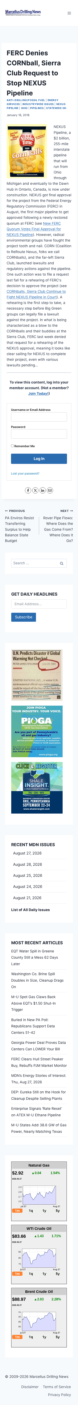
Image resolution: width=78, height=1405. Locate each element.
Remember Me (24, 446)
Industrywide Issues (38, 104)
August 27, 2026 (27, 853)
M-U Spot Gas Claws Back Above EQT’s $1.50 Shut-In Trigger (33, 1003)
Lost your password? (25, 473)
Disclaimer (29, 1387)
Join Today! (38, 393)
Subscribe (23, 617)
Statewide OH (56, 108)
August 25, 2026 (27, 875)
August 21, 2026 (27, 898)
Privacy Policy (59, 1395)
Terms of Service (57, 1387)
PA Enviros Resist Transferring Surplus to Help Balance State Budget (19, 526)
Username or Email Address (31, 409)
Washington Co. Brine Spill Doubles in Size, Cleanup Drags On (37, 980)
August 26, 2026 (27, 864)
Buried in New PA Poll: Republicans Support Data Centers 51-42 (33, 1026)
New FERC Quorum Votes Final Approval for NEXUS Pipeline (34, 229)
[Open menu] (69, 13)
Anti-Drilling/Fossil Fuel (26, 100)
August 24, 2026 (27, 886)
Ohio (24, 108)
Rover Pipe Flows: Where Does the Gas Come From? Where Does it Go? (58, 526)
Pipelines (37, 108)
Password (18, 427)
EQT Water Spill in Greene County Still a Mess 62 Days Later (34, 957)
